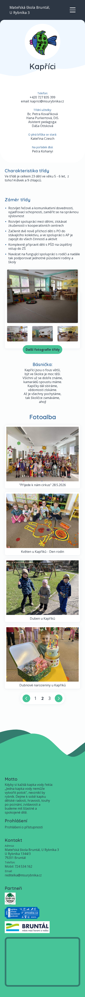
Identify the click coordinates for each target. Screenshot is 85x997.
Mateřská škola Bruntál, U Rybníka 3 (29, 10)
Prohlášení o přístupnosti (24, 827)
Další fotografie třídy (43, 349)
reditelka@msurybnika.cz (23, 875)
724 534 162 (23, 866)
